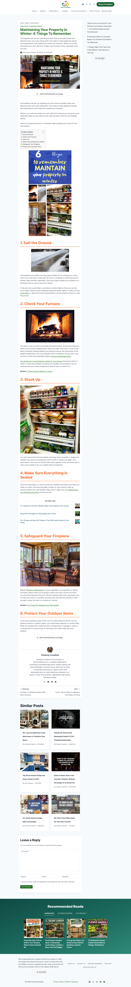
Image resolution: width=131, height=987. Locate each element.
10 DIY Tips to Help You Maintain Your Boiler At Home (67, 692)
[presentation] (34, 719)
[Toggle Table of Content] (42, 132)
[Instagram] (90, 4)
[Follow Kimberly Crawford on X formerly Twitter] (44, 681)
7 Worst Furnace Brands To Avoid (39, 371)
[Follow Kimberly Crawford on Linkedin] (51, 681)
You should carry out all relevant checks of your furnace (41, 361)
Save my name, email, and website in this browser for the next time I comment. (48, 882)
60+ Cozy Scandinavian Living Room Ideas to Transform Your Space (34, 736)
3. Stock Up (25, 139)
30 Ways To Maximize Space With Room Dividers (33, 692)
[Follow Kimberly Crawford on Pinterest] (55, 681)
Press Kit (108, 964)
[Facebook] (83, 4)
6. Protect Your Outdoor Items (31, 147)
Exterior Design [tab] (65, 913)
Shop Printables (105, 4)
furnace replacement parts (61, 356)
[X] (86, 4)
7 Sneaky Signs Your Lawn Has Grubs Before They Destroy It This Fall (98, 50)
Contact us (81, 964)
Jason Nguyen (28, 783)
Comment (25, 851)
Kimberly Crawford (30, 52)
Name (24, 877)
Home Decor (24, 26)
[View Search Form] (94, 4)
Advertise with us (89, 967)
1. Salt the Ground (27, 134)
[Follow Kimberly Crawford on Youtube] (48, 681)
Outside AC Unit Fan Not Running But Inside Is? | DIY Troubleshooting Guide (64, 736)
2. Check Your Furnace (28, 137)
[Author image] (21, 52)
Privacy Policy (58, 982)
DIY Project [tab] (81, 913)
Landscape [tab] (49, 913)
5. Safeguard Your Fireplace (30, 144)
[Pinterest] (100, 981)
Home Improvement (35, 26)
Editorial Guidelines (95, 964)
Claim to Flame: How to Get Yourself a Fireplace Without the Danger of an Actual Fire (64, 779)
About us (71, 964)
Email (44, 877)
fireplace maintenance (34, 590)
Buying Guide (107, 11)
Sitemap (75, 982)
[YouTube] (104, 981)
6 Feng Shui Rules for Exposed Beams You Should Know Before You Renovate (99, 39)
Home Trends (95, 11)
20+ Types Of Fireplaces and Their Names (43, 605)
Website (65, 877)
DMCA (67, 982)
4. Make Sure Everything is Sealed (32, 142)
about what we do (51, 967)
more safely (24, 293)
